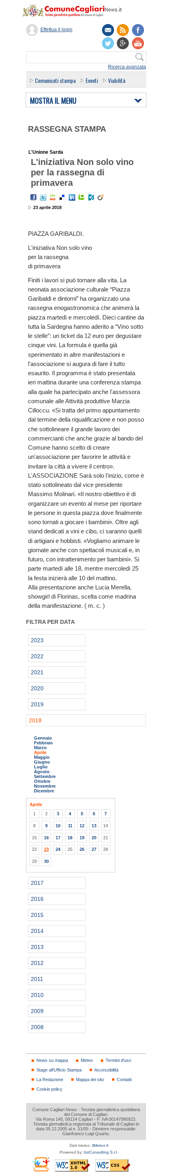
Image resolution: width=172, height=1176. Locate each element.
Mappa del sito (90, 1079)
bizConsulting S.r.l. (101, 1152)
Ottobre (42, 781)
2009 (37, 1011)
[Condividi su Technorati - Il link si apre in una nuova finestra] (81, 197)
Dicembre (44, 790)
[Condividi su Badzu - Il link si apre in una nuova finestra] (91, 197)
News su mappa (52, 1060)
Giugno (42, 762)
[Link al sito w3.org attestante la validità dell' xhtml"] (72, 1165)
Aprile (40, 752)
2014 (37, 931)
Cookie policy (49, 1089)
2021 (37, 672)
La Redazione (49, 1079)
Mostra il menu (53, 101)
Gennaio (43, 738)
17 (58, 837)
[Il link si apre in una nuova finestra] (138, 30)
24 (58, 849)
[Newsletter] (108, 30)
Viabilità (116, 80)
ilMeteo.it (100, 1145)
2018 (35, 720)
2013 (37, 947)
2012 (37, 963)
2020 (37, 688)
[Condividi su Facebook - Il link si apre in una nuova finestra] (33, 197)
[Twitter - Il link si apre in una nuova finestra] (43, 197)
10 (58, 825)
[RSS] (123, 30)
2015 (37, 915)
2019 (37, 704)
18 (70, 837)
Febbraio (43, 742)
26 (82, 849)
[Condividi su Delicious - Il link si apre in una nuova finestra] (62, 197)
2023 (37, 640)
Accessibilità (106, 1069)
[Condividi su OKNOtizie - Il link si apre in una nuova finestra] (53, 197)
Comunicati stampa (55, 80)
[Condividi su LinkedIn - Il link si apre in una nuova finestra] (72, 197)
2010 (37, 995)
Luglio (41, 766)
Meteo (87, 1060)
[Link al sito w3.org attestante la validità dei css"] (112, 1165)
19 (82, 837)
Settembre (45, 776)
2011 (37, 979)
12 (82, 825)
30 (46, 861)
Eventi (92, 80)
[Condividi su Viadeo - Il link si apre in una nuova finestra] (101, 197)
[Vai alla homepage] (76, 10)
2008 (37, 1027)
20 (94, 837)
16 (46, 837)
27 (94, 849)
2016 (37, 899)
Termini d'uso (118, 1060)
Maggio (42, 757)
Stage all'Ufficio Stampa (59, 1069)
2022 (37, 656)
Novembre (45, 786)
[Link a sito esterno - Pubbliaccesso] (41, 1164)
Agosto (42, 771)
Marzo (40, 747)
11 (70, 825)
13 (94, 825)
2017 (37, 883)
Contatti (124, 1079)
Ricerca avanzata (127, 67)
